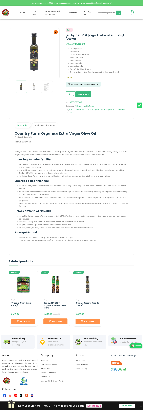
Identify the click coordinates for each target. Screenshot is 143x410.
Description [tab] (22, 125)
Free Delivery (18, 338)
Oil (87, 106)
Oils (123, 109)
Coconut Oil (74, 109)
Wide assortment (129, 339)
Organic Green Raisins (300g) (21, 304)
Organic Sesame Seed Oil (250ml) (87, 304)
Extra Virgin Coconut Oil (111, 109)
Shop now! (127, 405)
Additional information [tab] (45, 125)
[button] (56, 32)
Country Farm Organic (90, 109)
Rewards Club (55, 338)
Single (91, 106)
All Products (80, 106)
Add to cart (83, 94)
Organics (70, 112)
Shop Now (34, 12)
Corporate (72, 13)
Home (22, 13)
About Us (86, 12)
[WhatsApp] (139, 105)
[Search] (118, 13)
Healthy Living (91, 338)
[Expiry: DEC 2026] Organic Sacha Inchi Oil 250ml (54, 305)
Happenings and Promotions (52, 12)
